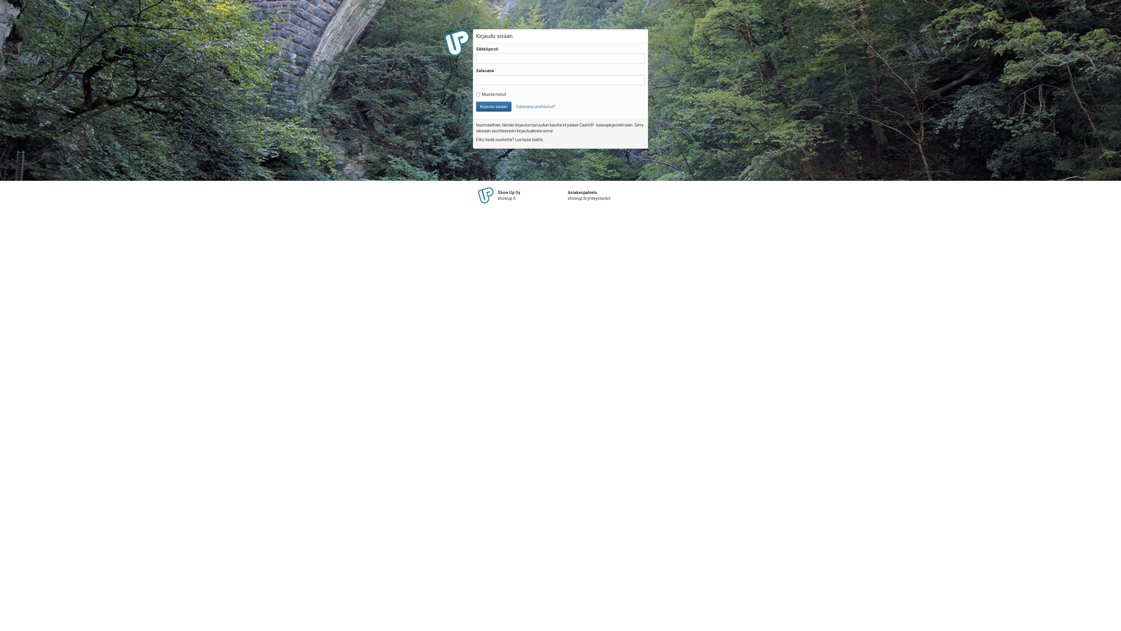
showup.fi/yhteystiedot (589, 198)
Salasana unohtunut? (536, 106)
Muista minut (494, 94)
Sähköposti (487, 49)
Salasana (485, 70)
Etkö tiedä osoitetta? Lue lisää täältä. (510, 139)
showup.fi (507, 198)
